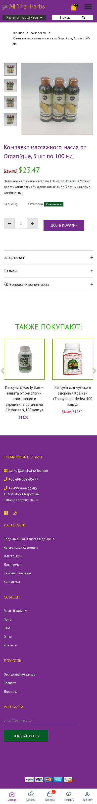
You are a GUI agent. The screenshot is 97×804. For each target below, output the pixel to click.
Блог (7, 628)
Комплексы (39, 33)
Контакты (10, 645)
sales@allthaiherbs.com (27, 470)
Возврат (10, 683)
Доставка (11, 692)
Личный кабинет (15, 611)
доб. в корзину (63, 225)
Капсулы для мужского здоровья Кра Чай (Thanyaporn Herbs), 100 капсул (72, 396)
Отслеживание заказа (19, 674)
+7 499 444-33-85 (22, 488)
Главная (19, 33)
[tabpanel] (57, 99)
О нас (8, 637)
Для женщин (13, 556)
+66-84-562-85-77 (22, 479)
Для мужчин (12, 565)
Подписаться (26, 735)
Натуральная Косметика (21, 547)
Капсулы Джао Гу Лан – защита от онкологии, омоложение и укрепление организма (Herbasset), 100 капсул (24, 398)
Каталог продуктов (22, 17)
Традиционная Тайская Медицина (29, 539)
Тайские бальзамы (17, 573)
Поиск (65, 17)
